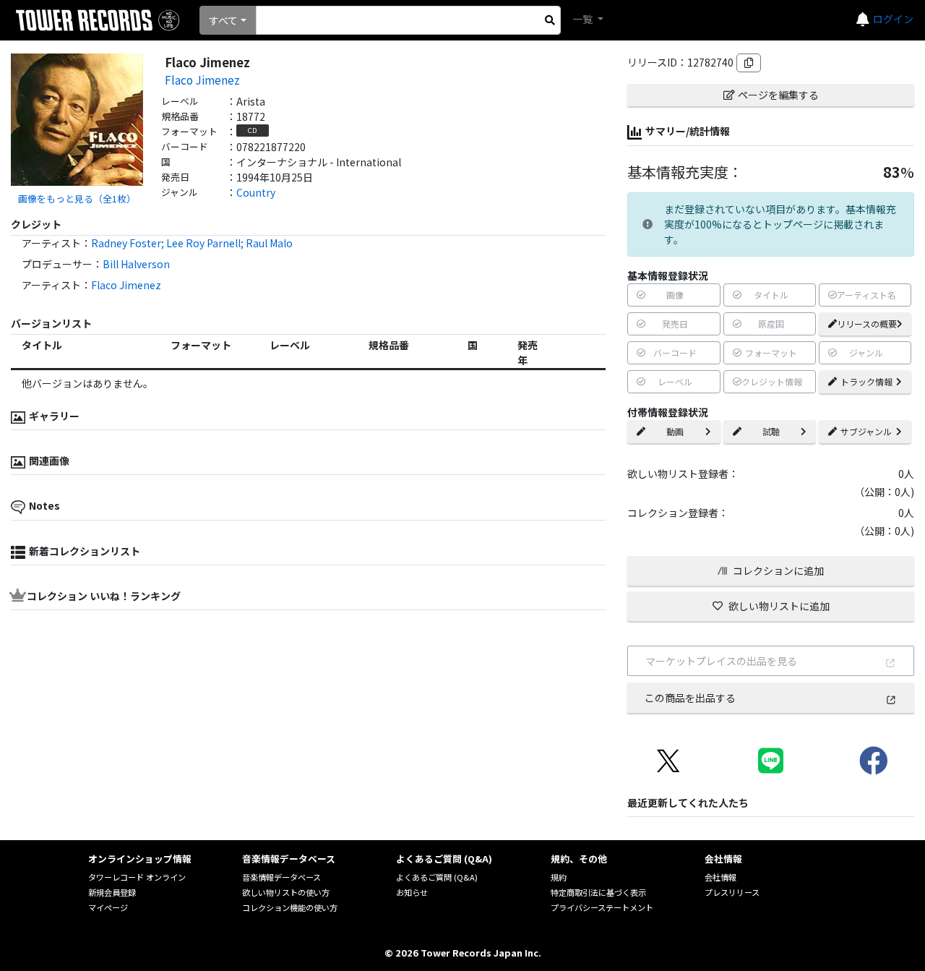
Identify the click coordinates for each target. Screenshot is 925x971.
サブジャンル (866, 431)
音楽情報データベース (281, 877)
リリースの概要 (867, 323)
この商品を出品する (690, 697)
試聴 (771, 431)
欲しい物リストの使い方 (286, 892)
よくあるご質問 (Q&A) (437, 877)
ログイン (893, 19)
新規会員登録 (112, 892)
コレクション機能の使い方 (289, 907)
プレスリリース (732, 892)
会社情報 (720, 877)
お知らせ (412, 892)
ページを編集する (778, 94)
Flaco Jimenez (202, 79)
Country (255, 192)
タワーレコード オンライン (137, 877)
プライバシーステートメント (602, 907)
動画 (675, 431)
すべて (223, 20)
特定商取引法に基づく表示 (598, 892)
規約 (559, 877)
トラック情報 (866, 381)
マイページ (108, 907)
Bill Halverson (136, 264)
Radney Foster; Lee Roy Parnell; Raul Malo (192, 243)
